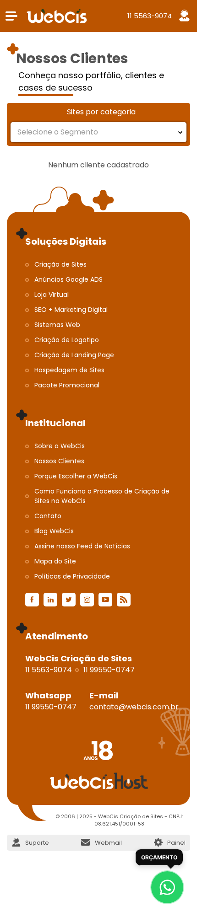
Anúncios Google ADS (68, 279)
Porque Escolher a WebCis (75, 476)
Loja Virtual (51, 294)
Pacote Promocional (66, 385)
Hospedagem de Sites (69, 370)
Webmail (108, 842)
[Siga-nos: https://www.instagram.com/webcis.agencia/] (87, 599)
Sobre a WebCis (59, 445)
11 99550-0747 (109, 670)
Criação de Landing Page (74, 354)
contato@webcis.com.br (134, 707)
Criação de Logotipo (66, 339)
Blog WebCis (54, 531)
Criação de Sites (60, 264)
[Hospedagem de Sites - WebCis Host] (98, 780)
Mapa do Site (55, 561)
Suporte (37, 842)
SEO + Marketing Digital (71, 309)
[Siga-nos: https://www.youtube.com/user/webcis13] (105, 599)
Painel (176, 842)
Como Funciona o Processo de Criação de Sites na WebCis (102, 496)
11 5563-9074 (149, 16)
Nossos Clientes (59, 461)
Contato (47, 515)
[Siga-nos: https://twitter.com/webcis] (69, 599)
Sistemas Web (57, 324)
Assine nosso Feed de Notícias (82, 546)
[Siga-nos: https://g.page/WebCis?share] (124, 599)
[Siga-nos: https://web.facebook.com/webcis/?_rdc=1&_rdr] (32, 599)
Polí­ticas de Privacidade (72, 576)
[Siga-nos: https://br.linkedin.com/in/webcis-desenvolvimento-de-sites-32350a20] (50, 599)
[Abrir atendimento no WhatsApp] (167, 887)
